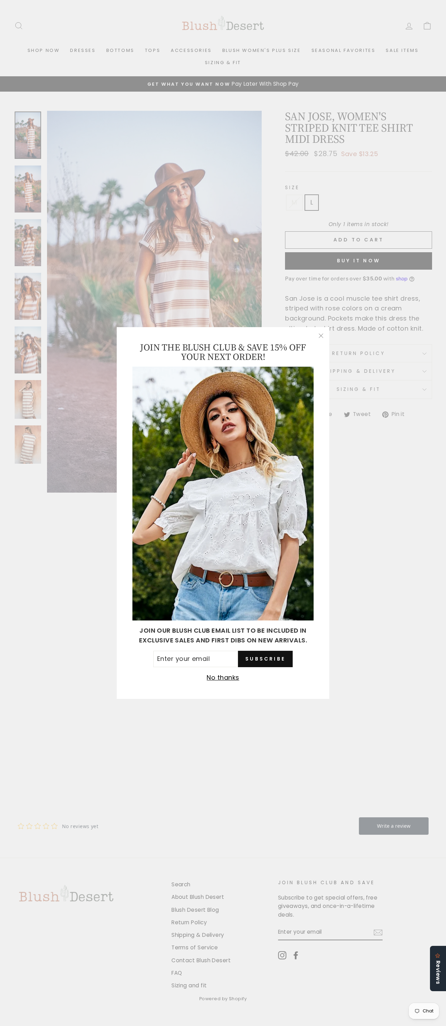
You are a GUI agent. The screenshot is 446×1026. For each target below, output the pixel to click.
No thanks (223, 677)
